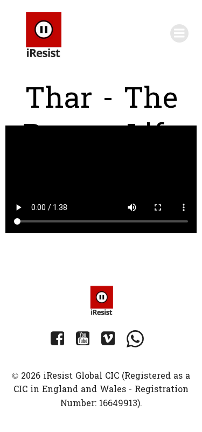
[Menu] (179, 33)
